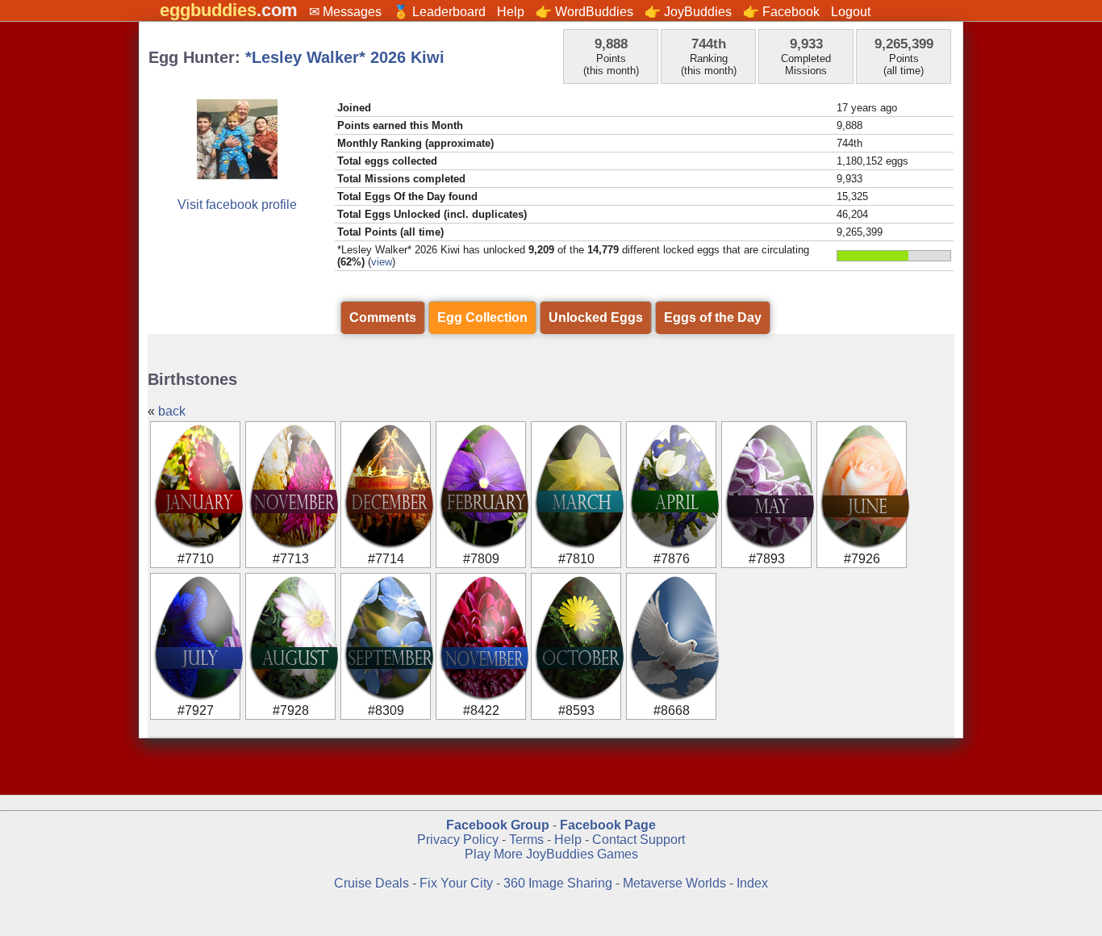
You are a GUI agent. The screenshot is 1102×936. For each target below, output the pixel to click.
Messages (352, 12)
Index (752, 883)
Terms (526, 839)
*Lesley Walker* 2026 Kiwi (345, 57)
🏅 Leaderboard (439, 12)
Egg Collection (482, 317)
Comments (382, 317)
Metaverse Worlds (674, 883)
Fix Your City (458, 883)
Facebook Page (608, 825)
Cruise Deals (371, 883)
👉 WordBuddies (584, 12)
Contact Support (638, 839)
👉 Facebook (781, 12)
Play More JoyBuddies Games (551, 854)
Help (510, 12)
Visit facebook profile (237, 204)
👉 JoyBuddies (688, 12)
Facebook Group (497, 825)
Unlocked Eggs (596, 317)
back (172, 411)
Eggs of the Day (713, 317)
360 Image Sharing (559, 883)
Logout (850, 12)
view (381, 262)
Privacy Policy (458, 839)
